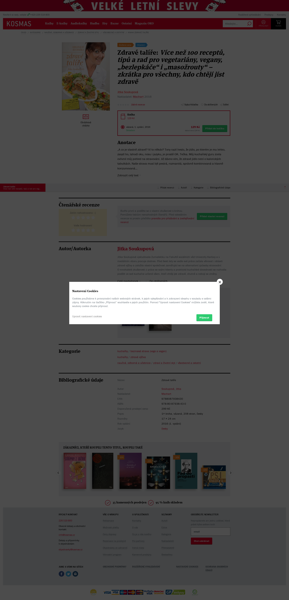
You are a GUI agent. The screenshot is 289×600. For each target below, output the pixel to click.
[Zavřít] (220, 282)
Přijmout (204, 317)
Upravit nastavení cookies (87, 316)
